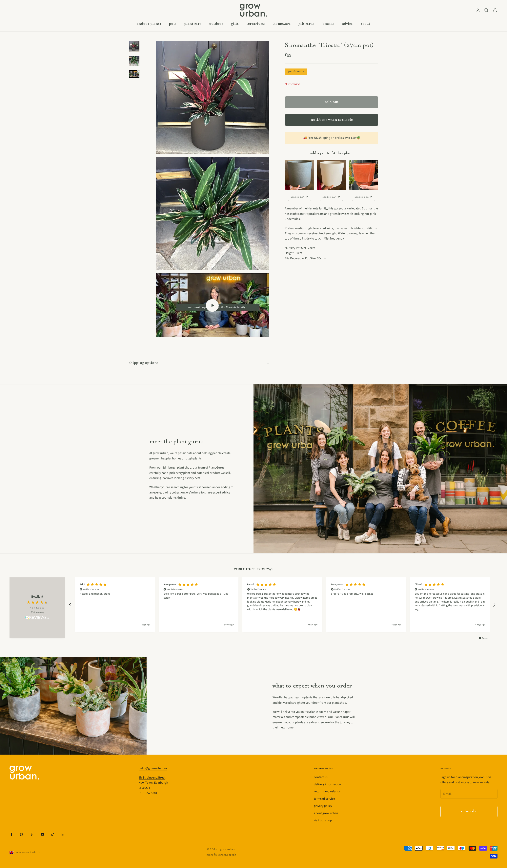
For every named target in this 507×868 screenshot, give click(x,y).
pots (172, 24)
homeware (282, 24)
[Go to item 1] (134, 46)
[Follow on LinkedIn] (63, 834)
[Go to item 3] (134, 73)
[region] (282, 604)
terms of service (324, 799)
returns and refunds (327, 791)
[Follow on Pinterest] (32, 834)
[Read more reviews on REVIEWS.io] (37, 618)
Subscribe (469, 811)
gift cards (306, 24)
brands (328, 24)
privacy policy (323, 806)
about (365, 24)
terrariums (256, 24)
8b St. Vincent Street (152, 777)
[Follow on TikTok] (53, 834)
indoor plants (149, 24)
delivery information (327, 784)
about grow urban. (326, 813)
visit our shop (323, 820)
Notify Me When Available (332, 120)
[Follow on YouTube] (42, 834)
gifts (235, 24)
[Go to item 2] (134, 60)
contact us (321, 777)
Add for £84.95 (364, 196)
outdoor (216, 24)
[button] (70, 604)
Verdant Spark (227, 855)
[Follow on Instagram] (22, 834)
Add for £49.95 (300, 196)
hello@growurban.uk (153, 768)
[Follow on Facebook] (11, 834)
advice (347, 24)
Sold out (331, 102)
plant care (192, 24)
